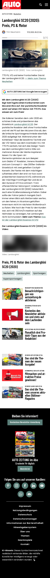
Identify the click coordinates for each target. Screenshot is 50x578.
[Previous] (5, 54)
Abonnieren (25, 468)
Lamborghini (23, 273)
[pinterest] (8, 485)
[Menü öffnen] (46, 4)
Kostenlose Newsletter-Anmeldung (25, 422)
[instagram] (16, 485)
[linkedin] (33, 485)
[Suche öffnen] (40, 4)
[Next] (45, 54)
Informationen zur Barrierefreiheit (25, 523)
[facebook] (25, 485)
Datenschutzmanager (25, 518)
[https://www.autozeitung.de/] (11, 4)
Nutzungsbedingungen (25, 510)
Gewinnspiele (25, 540)
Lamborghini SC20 (23, 124)
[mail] (29, 494)
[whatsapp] (21, 494)
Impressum (25, 506)
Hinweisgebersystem (25, 527)
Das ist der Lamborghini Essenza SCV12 (24, 218)
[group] (25, 61)
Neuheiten (17, 14)
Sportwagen (39, 273)
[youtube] (42, 485)
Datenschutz (25, 514)
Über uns (25, 531)
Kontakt (25, 544)
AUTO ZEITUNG (7, 14)
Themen (25, 535)
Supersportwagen (12, 278)
